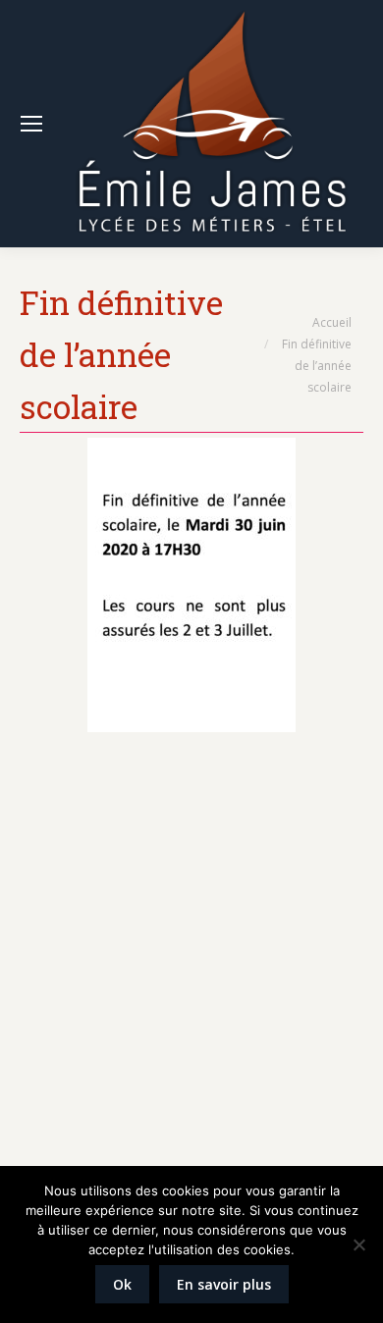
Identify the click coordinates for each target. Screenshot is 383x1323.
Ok (122, 1284)
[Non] (358, 1244)
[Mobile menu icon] (31, 123)
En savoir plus (224, 1284)
